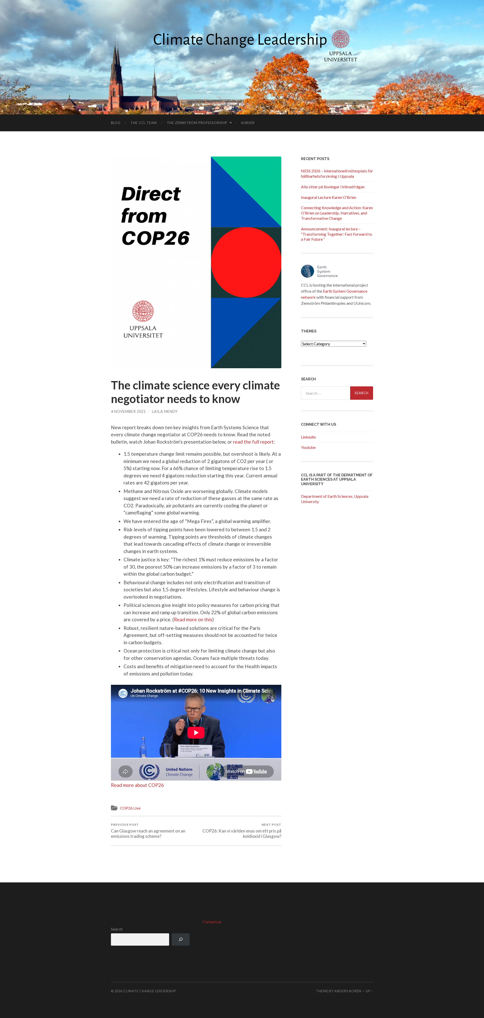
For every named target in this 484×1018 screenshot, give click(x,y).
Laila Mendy (165, 411)
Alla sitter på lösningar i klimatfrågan (333, 186)
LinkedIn (308, 437)
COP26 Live (130, 808)
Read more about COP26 (137, 785)
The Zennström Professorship (197, 123)
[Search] (181, 939)
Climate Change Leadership (149, 991)
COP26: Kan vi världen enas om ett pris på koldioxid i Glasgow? (241, 831)
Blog (115, 123)
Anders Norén (347, 991)
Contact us (212, 921)
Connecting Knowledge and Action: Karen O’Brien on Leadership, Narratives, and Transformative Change (337, 213)
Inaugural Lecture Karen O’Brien (328, 197)
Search (117, 929)
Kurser (248, 123)
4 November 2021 (128, 411)
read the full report (253, 442)
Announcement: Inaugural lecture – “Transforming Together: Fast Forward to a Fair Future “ (336, 234)
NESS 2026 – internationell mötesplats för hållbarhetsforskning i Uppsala (337, 173)
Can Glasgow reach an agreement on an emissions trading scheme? (148, 831)
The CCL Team (144, 123)
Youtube (308, 447)
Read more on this (193, 619)
